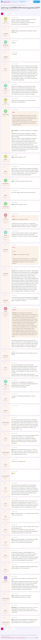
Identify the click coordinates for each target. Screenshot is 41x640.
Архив (2, 5)
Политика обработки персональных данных (8, 637)
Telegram (36, 637)
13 (11, 13)
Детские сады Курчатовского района (19, 5)
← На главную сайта (22, 1)
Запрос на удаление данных (20, 637)
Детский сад (10, 5)
